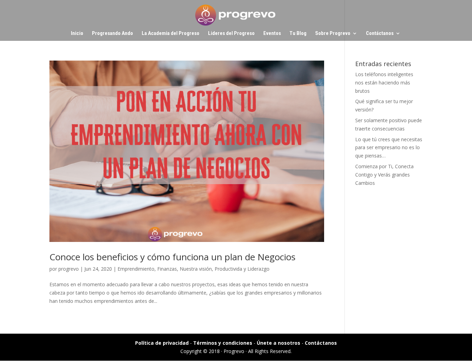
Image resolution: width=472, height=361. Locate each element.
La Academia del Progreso (170, 33)
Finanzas (167, 268)
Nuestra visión (196, 268)
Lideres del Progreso (231, 33)
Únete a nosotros (278, 343)
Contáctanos (380, 33)
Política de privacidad (162, 343)
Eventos (272, 33)
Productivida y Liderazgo (242, 268)
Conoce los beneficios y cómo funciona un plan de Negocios (172, 257)
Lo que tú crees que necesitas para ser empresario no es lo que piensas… (388, 147)
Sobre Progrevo (332, 33)
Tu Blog (298, 33)
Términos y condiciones (222, 343)
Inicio (77, 33)
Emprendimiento (135, 268)
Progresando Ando (112, 33)
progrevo (68, 268)
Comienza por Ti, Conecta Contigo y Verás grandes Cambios (384, 174)
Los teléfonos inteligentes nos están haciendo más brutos (384, 82)
